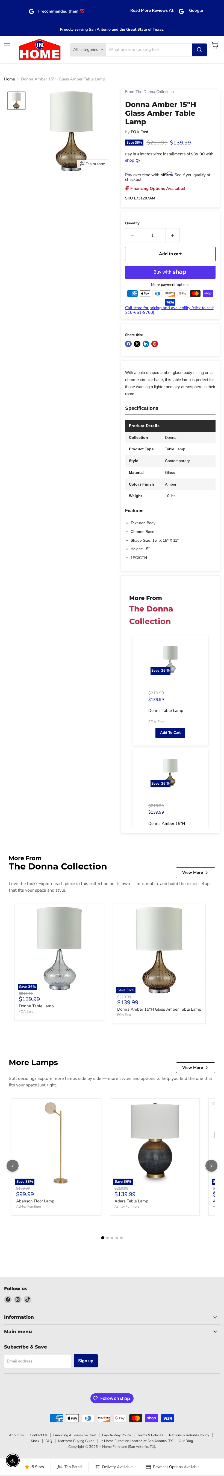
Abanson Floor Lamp (35, 1201)
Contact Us (38, 1435)
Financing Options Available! (157, 188)
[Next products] (211, 1166)
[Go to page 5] (121, 1238)
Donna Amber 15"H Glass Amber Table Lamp (159, 1009)
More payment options (170, 285)
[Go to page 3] (112, 1238)
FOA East (139, 132)
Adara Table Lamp (131, 1201)
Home (9, 79)
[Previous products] (13, 1166)
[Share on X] (137, 344)
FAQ (48, 1441)
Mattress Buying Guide (76, 1441)
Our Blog (186, 1441)
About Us (16, 1435)
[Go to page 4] (117, 1238)
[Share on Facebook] (128, 344)
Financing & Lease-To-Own (74, 1435)
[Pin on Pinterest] (154, 344)
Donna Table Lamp (36, 1006)
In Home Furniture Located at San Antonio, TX (137, 1441)
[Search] (199, 50)
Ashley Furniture (28, 1206)
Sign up (85, 1361)
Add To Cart (170, 732)
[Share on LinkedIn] (146, 344)
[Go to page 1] (102, 1238)
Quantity (132, 223)
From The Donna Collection (149, 91)
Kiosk (35, 1441)
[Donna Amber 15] (16, 100)
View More (192, 872)
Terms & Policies (150, 1435)
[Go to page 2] (107, 1238)
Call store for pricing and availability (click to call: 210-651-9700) (169, 310)
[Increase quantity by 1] (173, 235)
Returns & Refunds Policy (189, 1435)
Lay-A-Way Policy (116, 1435)
